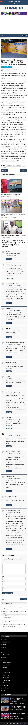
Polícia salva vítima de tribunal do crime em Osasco (24, 170)
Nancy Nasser (6, 677)
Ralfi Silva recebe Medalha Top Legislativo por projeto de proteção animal (15, 621)
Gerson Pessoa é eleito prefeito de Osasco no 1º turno (13, 235)
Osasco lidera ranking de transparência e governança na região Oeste (15, 608)
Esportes (4, 647)
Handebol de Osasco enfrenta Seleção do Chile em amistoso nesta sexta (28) (13, 616)
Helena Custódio (6, 672)
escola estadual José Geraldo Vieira (13, 165)
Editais (4, 690)
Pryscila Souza (6, 680)
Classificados (5, 687)
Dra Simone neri (6, 665)
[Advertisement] (14, 25)
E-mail (4, 581)
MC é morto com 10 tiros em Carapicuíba (10, 194)
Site (3, 587)
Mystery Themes (21, 723)
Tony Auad (5, 685)
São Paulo (4, 167)
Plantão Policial (6, 642)
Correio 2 (5, 652)
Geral (4, 649)
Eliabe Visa (5, 667)
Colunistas (5, 660)
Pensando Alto (5, 170)
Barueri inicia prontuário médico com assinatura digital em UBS (14, 612)
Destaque (9, 66)
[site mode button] (23, 35)
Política (4, 644)
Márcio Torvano (6, 675)
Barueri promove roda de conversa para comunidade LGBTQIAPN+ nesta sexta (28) (14, 625)
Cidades (3, 66)
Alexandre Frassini (7, 662)
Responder (9, 258)
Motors (4, 657)
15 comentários (5, 70)
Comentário (5, 562)
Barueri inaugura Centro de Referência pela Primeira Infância (13, 215)
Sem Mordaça (6, 682)
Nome (4, 576)
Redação (16, 69)
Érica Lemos (6, 670)
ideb (24, 165)
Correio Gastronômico (8, 654)
